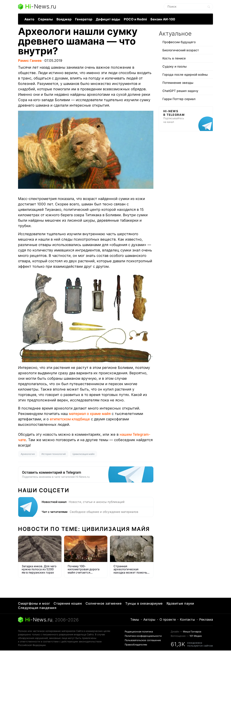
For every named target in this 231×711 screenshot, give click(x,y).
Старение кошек (68, 603)
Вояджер (63, 19)
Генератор (83, 19)
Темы (134, 619)
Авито (29, 19)
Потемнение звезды (177, 83)
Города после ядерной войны (185, 74)
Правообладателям (136, 644)
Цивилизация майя (83, 454)
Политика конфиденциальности (143, 635)
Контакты (187, 619)
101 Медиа (195, 635)
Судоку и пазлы (174, 66)
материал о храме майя (90, 413)
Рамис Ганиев (30, 61)
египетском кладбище (70, 419)
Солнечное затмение (104, 603)
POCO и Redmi (135, 19)
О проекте (168, 619)
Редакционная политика (139, 631)
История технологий (54, 454)
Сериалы (45, 19)
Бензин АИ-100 (163, 19)
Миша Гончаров (192, 631)
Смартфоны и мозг (34, 603)
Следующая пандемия (37, 608)
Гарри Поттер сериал (178, 99)
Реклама (206, 619)
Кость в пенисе (174, 58)
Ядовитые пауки (180, 603)
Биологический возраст (180, 50)
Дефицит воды (108, 19)
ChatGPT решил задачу (180, 91)
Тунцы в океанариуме (144, 603)
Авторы (149, 619)
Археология (28, 454)
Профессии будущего (179, 42)
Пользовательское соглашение (143, 640)
